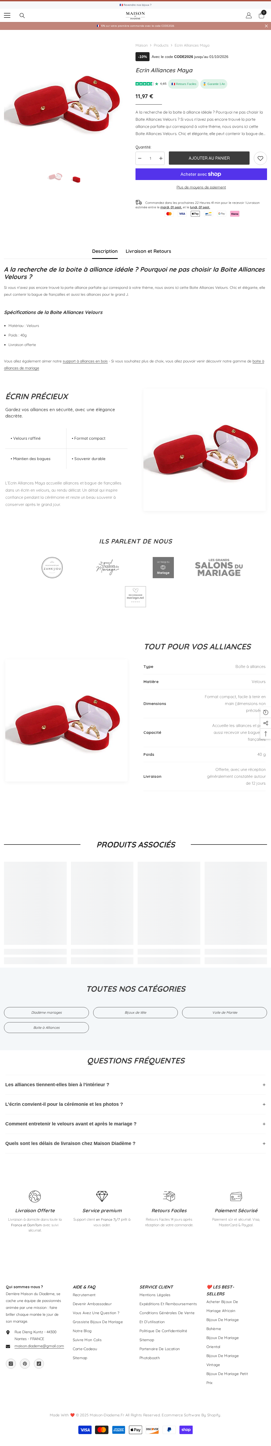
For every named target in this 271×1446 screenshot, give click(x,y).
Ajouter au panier (209, 158)
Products (161, 45)
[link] (260, 158)
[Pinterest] (25, 1364)
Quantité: (143, 147)
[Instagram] (11, 1364)
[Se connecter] (249, 15)
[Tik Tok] (39, 1364)
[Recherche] (22, 15)
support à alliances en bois (85, 361)
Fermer (266, 26)
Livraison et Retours (148, 251)
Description (105, 251)
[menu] (7, 15)
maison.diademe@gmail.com (39, 1346)
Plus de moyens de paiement (201, 187)
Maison (142, 45)
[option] (66, 101)
